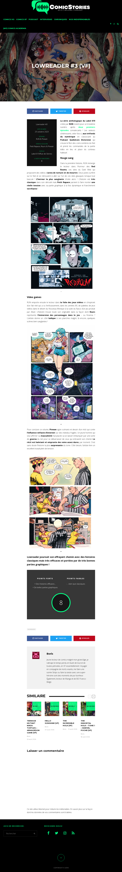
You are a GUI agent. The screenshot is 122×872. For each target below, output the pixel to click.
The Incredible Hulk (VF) (68, 723)
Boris (47, 72)
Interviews (46, 19)
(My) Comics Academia (14, 28)
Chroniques (60, 19)
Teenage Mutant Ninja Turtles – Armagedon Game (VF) (33, 727)
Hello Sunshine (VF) (52, 722)
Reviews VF (59, 72)
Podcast (33, 19)
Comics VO (8, 19)
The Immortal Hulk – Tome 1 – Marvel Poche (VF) (88, 725)
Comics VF (21, 19)
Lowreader (31, 629)
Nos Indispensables (79, 19)
